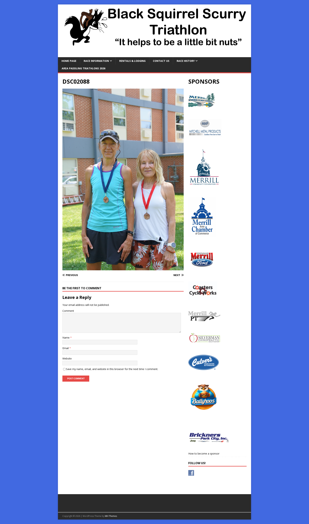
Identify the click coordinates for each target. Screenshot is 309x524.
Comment (68, 310)
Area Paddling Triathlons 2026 (83, 68)
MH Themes (111, 516)
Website (67, 358)
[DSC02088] (123, 268)
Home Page (69, 61)
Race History (186, 61)
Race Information (96, 61)
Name (66, 337)
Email (65, 348)
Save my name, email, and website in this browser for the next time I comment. (112, 369)
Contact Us (161, 61)
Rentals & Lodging (132, 61)
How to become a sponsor (203, 453)
